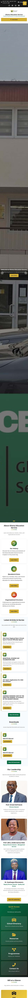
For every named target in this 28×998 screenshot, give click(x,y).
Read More (7, 647)
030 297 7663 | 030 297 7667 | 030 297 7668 (9, 2)
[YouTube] (19, 5)
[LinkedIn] (16, 5)
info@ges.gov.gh (23, 2)
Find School (15, 19)
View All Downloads (14, 762)
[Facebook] (9, 5)
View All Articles (14, 715)
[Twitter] (12, 5)
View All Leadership (14, 899)
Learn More (14, 275)
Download (8, 741)
